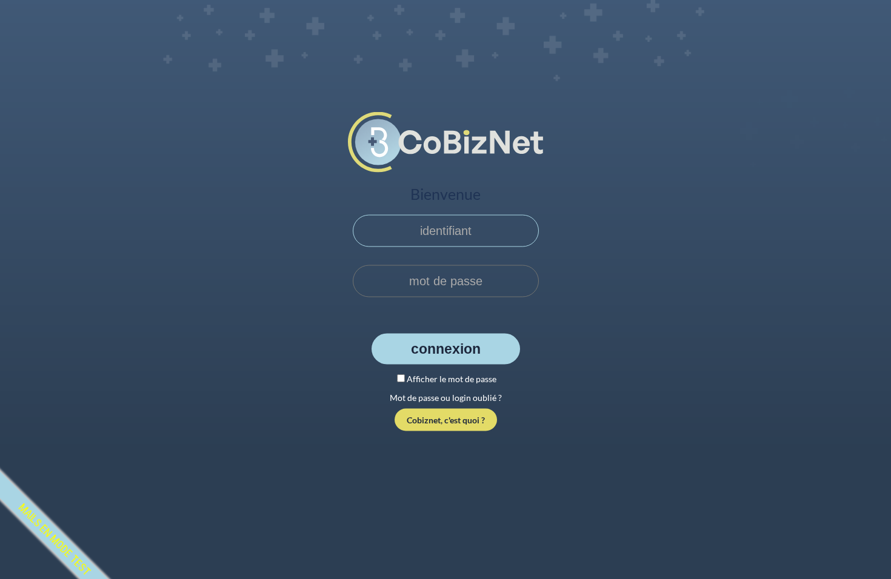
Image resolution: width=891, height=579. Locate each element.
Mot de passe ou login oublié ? (446, 397)
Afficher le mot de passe (451, 378)
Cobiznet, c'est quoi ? (446, 420)
